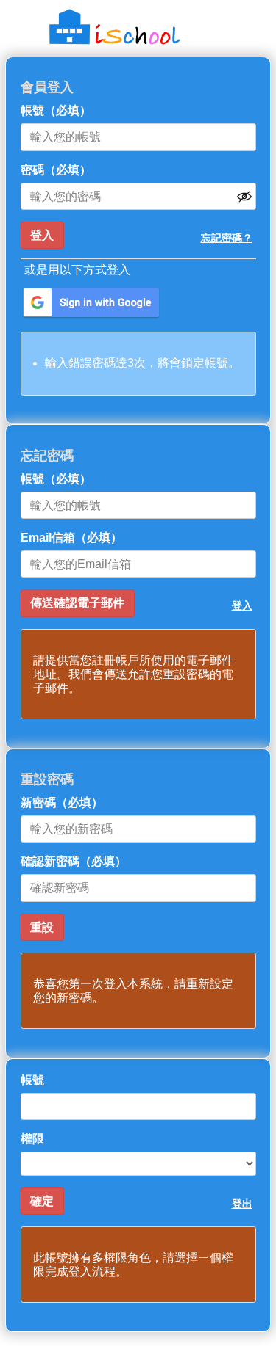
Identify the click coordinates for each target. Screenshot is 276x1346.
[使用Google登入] (91, 302)
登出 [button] (242, 1203)
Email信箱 (71, 537)
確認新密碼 (74, 861)
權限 (32, 1138)
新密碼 (62, 802)
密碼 (56, 170)
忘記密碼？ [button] (226, 238)
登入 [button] (242, 605)
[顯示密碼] (244, 196)
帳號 (56, 110)
